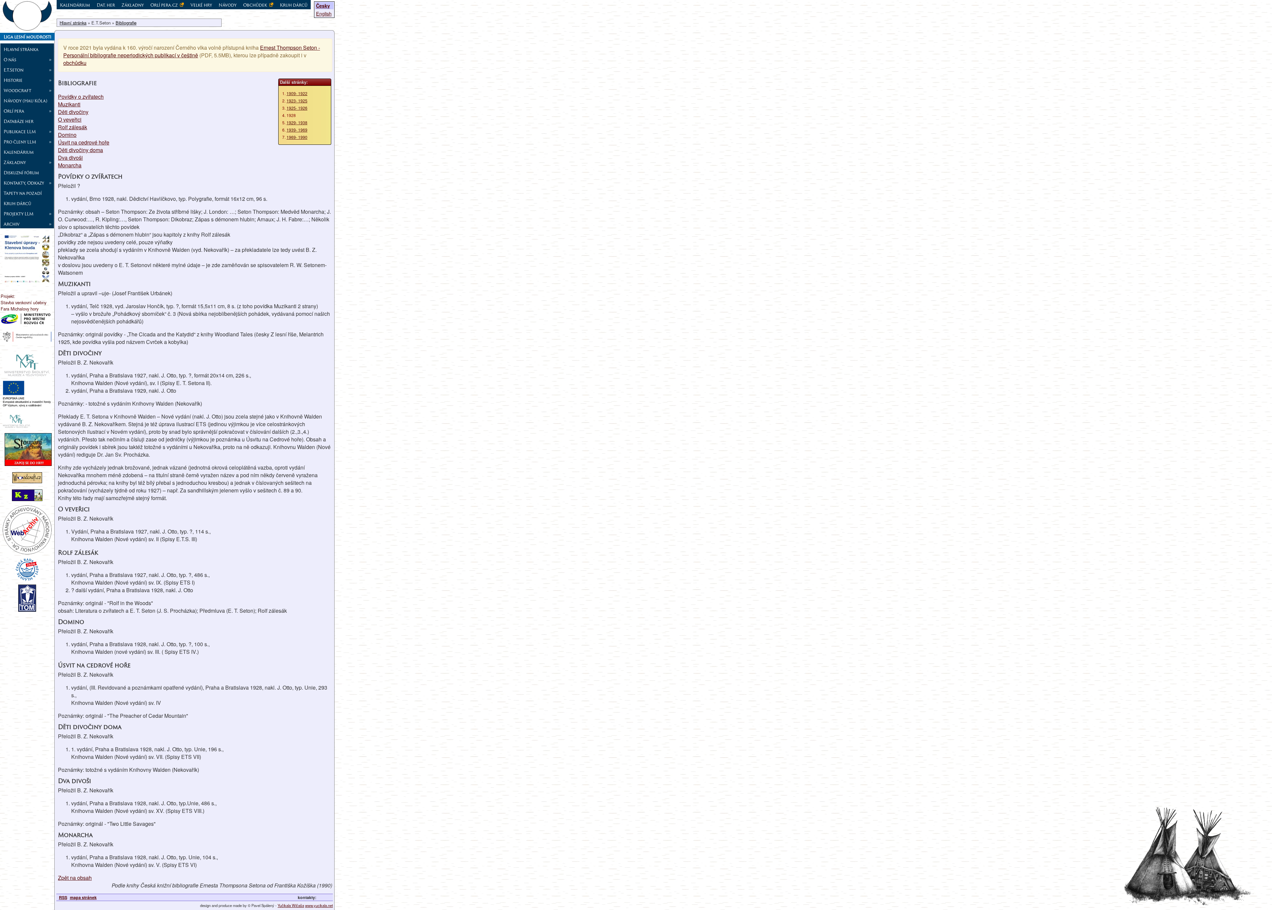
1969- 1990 (297, 137)
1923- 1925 (297, 100)
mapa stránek (83, 897)
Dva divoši (70, 157)
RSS (63, 897)
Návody (228, 5)
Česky (323, 5)
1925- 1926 (297, 108)
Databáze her (18, 121)
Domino (67, 135)
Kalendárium (19, 152)
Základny (133, 5)
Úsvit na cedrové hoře (83, 142)
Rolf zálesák (72, 127)
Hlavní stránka (21, 49)
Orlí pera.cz (164, 5)
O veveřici (69, 119)
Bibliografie (126, 23)
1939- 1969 (297, 130)
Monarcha (69, 165)
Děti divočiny (73, 112)
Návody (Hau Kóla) (25, 100)
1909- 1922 (297, 93)
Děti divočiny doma (80, 150)
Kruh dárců (17, 203)
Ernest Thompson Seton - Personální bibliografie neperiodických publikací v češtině (191, 51)
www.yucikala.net (319, 905)
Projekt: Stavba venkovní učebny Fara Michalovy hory (23, 302)
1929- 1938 (297, 122)
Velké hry (201, 5)
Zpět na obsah (75, 878)
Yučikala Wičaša (291, 905)
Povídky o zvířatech (81, 96)
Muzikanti (69, 104)
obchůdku (74, 63)
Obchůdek (255, 5)
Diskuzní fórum (21, 172)
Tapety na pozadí (23, 193)
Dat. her (106, 5)
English (324, 13)
